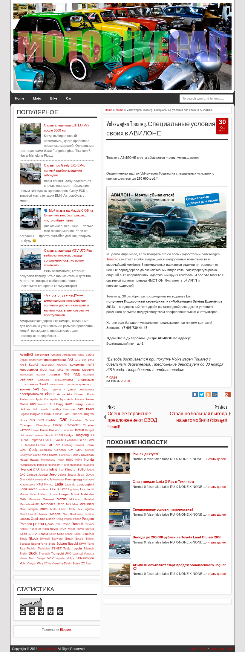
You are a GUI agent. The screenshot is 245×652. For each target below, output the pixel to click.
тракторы (71, 384)
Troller (23, 553)
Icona (44, 469)
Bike (53, 98)
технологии (56, 384)
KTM (39, 484)
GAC (23, 449)
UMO (68, 553)
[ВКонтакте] (195, 394)
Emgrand (36, 440)
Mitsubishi (86, 504)
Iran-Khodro (67, 469)
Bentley (55, 409)
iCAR (36, 469)
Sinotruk (88, 533)
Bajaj (59, 404)
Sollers (89, 538)
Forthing (67, 445)
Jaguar (43, 474)
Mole (23, 509)
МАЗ (60, 369)
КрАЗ (91, 364)
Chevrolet (72, 425)
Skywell (45, 538)
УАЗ (36, 389)
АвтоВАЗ (26, 354)
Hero (61, 459)
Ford (56, 445)
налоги (40, 374)
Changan (26, 425)
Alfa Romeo (75, 394)
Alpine (90, 394)
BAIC (51, 404)
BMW (90, 409)
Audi (33, 404)
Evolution (70, 440)
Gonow (89, 449)
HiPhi (78, 459)
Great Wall (40, 454)
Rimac (24, 528)
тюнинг (25, 389)
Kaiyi (29, 479)
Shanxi (69, 533)
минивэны (73, 369)
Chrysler (88, 425)
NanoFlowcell (28, 514)
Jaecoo (32, 474)
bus (32, 420)
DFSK (59, 435)
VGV (50, 558)
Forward (79, 445)
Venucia (89, 553)
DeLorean (26, 435)
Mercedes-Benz (52, 504)
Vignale (60, 558)
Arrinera (79, 399)
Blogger (65, 629)
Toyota (77, 548)
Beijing (78, 404)
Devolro (49, 435)
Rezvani (89, 524)
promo (125, 380)
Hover (65, 464)
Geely (33, 449)
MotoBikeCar (47, 649)
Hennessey (48, 459)
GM (70, 449)
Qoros (49, 524)
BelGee (25, 409)
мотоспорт (26, 374)
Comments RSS (221, 649)
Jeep (52, 474)
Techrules (44, 548)
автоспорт (42, 354)
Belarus (89, 404)
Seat (60, 533)
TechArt (31, 548)
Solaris (79, 538)
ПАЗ (67, 374)
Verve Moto (27, 558)
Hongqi (42, 464)
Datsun (79, 430)
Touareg (112, 259)
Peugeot (88, 518)
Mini (75, 504)
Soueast (25, 543)
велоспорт (35, 359)
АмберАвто (69, 354)
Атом (81, 354)
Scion (52, 533)
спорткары (86, 379)
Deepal (89, 430)
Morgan (33, 509)
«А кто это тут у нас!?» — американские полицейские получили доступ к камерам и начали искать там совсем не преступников (66, 305)
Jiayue (90, 474)
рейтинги (26, 379)
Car (68, 98)
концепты (77, 364)
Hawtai (34, 459)
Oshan (50, 518)
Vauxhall (78, 553)
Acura (61, 394)
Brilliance (77, 414)
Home (19, 98)
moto (44, 509)
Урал (45, 389)
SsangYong (39, 543)
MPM (72, 509)
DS (92, 435)
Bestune (69, 409)
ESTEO (47, 440)
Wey (40, 563)
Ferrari (40, 445)
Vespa (41, 558)
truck (33, 553)
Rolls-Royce (50, 528)
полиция (88, 374)
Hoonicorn (54, 464)
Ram (58, 524)
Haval (23, 459)
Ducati (24, 440)
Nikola (43, 514)
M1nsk (75, 494)
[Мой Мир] (215, 394)
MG (68, 504)
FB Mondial (27, 445)
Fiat (49, 445)
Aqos (62, 399)
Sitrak (23, 538)
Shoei (77, 533)
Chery (57, 425)
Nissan (55, 514)
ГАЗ (70, 359)
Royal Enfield (85, 528)
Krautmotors (27, 484)
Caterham (76, 420)
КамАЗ (34, 364)
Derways (38, 435)
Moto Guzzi (58, 509)
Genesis (60, 449)
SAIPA (32, 533)
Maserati (48, 499)
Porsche (26, 524)
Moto (37, 98)
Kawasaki (39, 479)
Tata (22, 548)
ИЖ (84, 359)
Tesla (67, 548)
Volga (70, 558)
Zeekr (68, 563)
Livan (33, 494)
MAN (23, 499)
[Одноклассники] (208, 394)
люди (52, 369)
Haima (53, 454)
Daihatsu (67, 430)
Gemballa (46, 449)
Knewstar (58, 479)
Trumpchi (57, 553)
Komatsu (88, 479)
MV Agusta (86, 509)
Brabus (49, 414)
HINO (69, 459)
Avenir (42, 404)
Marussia (34, 499)
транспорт (86, 384)
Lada (59, 484)
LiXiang (43, 494)
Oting (59, 518)
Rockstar (35, 528)
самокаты (44, 379)
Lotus (54, 494)
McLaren (75, 499)
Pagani (68, 518)
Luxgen (64, 494)
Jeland (62, 474)
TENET (57, 548)
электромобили (31, 394)
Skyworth (57, 538)
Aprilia (54, 399)
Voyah (32, 563)
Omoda (25, 518)
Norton (89, 514)
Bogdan (24, 414)
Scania (43, 533)
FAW (91, 440)
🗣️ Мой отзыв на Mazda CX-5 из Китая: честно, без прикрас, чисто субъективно (68, 215)
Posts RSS (199, 649)
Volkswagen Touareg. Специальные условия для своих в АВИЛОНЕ (167, 129)
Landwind (43, 489)
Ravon (66, 524)
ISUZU (80, 469)
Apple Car (42, 399)
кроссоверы (29, 369)
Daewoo (54, 430)
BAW (68, 404)
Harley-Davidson (82, 454)
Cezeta (89, 420)
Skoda (33, 538)
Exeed (81, 440)
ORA (42, 518)
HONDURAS (28, 464)
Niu (65, 514)
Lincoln (85, 489)
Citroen (25, 430)
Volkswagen (85, 558)
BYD (41, 420)
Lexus (54, 489)
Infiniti (53, 469)
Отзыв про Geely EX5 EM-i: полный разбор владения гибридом (64, 170)
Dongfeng (82, 435)
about (50, 394)
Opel (34, 518)
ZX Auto (86, 563)
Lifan (63, 489)
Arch (70, 399)
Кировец (62, 364)
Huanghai (76, 464)
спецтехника (64, 379)
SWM (82, 543)
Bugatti (89, 414)
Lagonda (70, 484)
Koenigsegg (73, 479)
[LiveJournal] (221, 394)
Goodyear (26, 455)
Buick (23, 420)
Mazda (62, 499)
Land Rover (28, 489)
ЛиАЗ (43, 369)
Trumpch (44, 553)
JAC (22, 474)
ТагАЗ (43, 384)
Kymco (48, 484)
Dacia (44, 430)
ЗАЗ (77, 359)
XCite (47, 563)
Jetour (72, 474)
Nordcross (76, 514)
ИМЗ (91, 359)
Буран (23, 359)
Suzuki (73, 543)
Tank (90, 543)
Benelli (44, 409)
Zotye (76, 563)
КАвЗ (23, 364)
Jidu (22, 479)
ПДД (77, 374)
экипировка (86, 389)
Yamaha (57, 563)
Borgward (36, 414)
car (63, 419)
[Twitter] (201, 394)
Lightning (73, 489)
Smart (69, 538)
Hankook (64, 455)
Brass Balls (62, 414)
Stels (51, 543)
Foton (90, 445)
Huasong (88, 464)
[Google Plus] (228, 394)
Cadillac (51, 420)
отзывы (54, 374)
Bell (35, 409)
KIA (49, 479)
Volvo (23, 563)
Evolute (58, 440)
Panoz (77, 518)
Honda (89, 459)
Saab (23, 533)
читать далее (216, 459)
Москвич (88, 369)
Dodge (69, 435)
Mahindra (87, 494)
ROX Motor (67, 528)
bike (81, 409)
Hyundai (26, 469)
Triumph (89, 548)
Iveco (90, 469)
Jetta (80, 474)
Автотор (56, 354)
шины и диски (64, 389)
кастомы (47, 364)
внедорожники (55, 359)
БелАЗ (90, 354)
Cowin (35, 430)
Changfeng (43, 425)
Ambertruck (27, 399)
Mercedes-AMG (29, 504)
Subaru (61, 543)
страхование (29, 384)
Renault (77, 524)
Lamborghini (85, 484)
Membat (89, 499)
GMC (79, 449)
